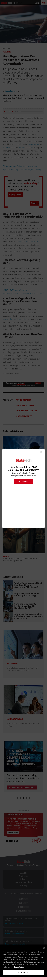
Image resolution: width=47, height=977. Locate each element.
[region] (23, 961)
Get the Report (23, 481)
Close (41, 452)
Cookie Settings (23, 972)
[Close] (44, 948)
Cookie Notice (19, 967)
